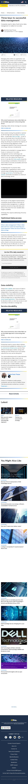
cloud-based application (8, 299)
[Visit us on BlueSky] (18, 737)
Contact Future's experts (14, 743)
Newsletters (14, 762)
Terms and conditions (14, 751)
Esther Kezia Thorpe (11, 30)
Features (21, 31)
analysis (3, 175)
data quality (17, 159)
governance (9, 173)
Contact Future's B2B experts (14, 770)
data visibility (9, 288)
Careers (14, 767)
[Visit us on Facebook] (6, 737)
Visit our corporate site (19, 723)
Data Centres (20, 13)
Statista (22, 135)
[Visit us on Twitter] (10, 737)
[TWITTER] (9, 376)
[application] (14, 188)
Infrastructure (11, 13)
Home (2, 13)
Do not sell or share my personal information (14, 773)
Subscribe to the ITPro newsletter (17, 5)
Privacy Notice (20, 273)
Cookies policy (14, 759)
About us (14, 746)
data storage (16, 136)
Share (4, 54)
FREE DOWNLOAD (6, 128)
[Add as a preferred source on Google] (6, 727)
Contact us (14, 749)
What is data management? (9, 225)
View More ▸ (14, 706)
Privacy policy (14, 754)
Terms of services (18, 272)
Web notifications (14, 757)
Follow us (17, 54)
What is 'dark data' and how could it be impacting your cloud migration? (12, 226)
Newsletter (24, 54)
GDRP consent (14, 765)
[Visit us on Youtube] (15, 737)
